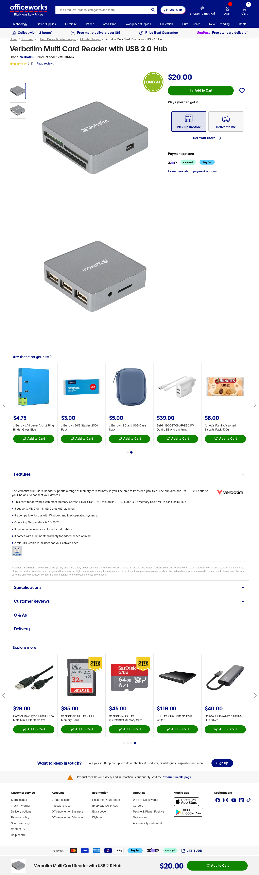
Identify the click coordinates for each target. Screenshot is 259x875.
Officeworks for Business (67, 811)
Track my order (20, 805)
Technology (28, 39)
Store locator (19, 799)
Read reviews (45, 63)
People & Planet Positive (148, 811)
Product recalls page (177, 777)
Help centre (18, 835)
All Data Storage (90, 39)
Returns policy (20, 817)
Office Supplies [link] (46, 24)
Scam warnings (21, 823)
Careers (138, 805)
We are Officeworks (145, 799)
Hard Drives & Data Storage (58, 39)
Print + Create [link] (191, 24)
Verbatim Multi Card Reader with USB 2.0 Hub (134, 39)
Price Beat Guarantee (106, 799)
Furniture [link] (71, 24)
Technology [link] (20, 24)
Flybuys (97, 817)
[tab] (129, 474)
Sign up (222, 763)
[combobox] (106, 10)
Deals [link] (242, 24)
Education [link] (166, 24)
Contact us (18, 829)
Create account (61, 799)
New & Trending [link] (219, 24)
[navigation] (20, 24)
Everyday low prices (105, 805)
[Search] (153, 10)
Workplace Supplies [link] (138, 24)
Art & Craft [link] (109, 24)
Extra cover (99, 811)
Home (13, 39)
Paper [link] (90, 24)
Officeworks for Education (68, 817)
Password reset (61, 805)
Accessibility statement (147, 823)
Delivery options (21, 811)
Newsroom (140, 817)
